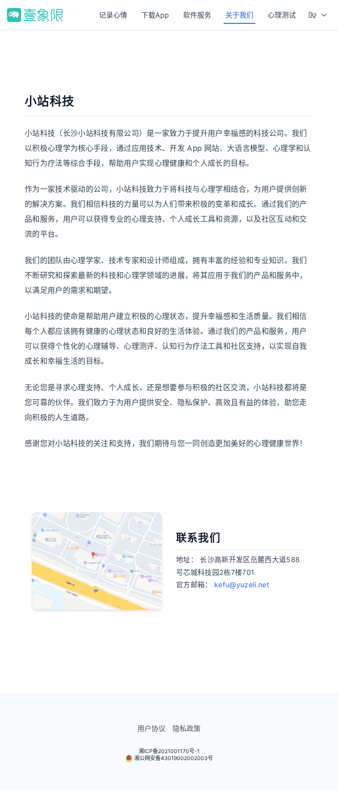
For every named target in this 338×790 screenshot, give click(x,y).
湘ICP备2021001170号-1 (169, 751)
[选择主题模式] (318, 15)
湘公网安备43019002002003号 (173, 758)
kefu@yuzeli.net (241, 584)
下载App (155, 15)
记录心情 (113, 15)
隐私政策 (187, 728)
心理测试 (282, 15)
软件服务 (197, 15)
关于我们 (239, 15)
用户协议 (151, 728)
